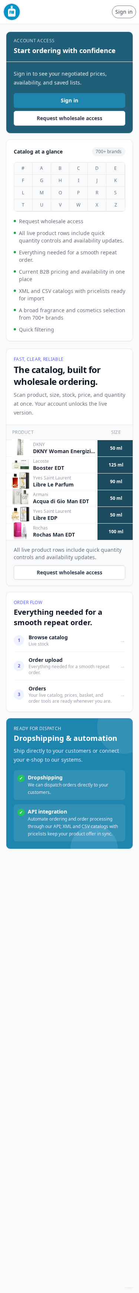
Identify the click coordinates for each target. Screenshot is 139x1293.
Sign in (124, 11)
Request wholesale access (69, 118)
